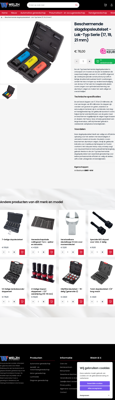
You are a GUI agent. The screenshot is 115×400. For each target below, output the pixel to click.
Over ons (63, 363)
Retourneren (65, 371)
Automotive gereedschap (33, 13)
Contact (63, 392)
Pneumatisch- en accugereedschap (67, 13)
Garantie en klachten (68, 374)
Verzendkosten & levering (70, 378)
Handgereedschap (98, 13)
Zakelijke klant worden (68, 381)
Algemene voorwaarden (69, 389)
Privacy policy (65, 385)
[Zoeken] (76, 5)
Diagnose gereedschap (39, 380)
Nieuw (14, 13)
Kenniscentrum (66, 367)
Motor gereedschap (38, 373)
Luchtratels (34, 377)
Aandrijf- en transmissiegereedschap (40, 368)
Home (5, 13)
